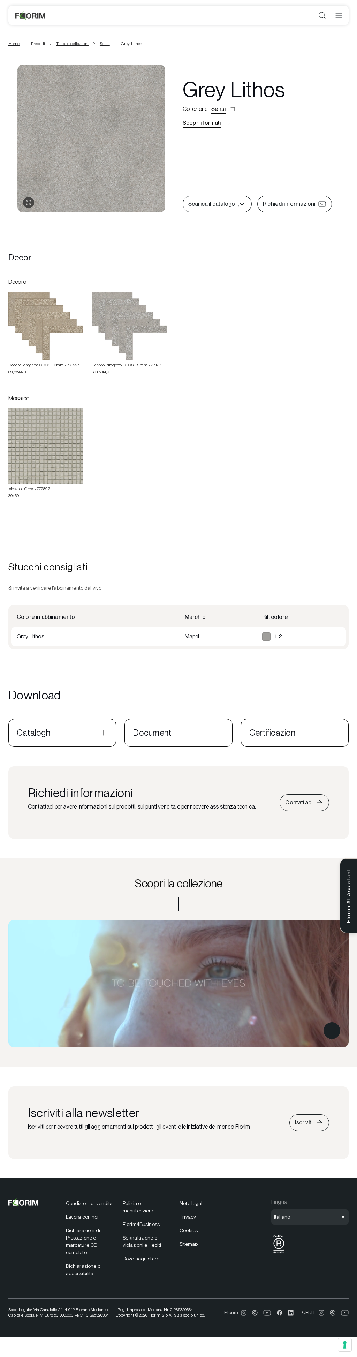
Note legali (192, 1203)
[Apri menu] (339, 15)
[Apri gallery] (28, 202)
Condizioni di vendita (89, 1203)
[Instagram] (243, 1313)
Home (14, 43)
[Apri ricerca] (322, 15)
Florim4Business (141, 1224)
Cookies (189, 1230)
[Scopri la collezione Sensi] (178, 983)
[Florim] (30, 15)
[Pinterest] (255, 1313)
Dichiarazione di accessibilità (84, 1269)
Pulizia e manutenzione (139, 1206)
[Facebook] (279, 1313)
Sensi (105, 43)
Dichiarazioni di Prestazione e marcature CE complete (83, 1241)
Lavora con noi (82, 1217)
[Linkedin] (291, 1313)
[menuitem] (90, 1203)
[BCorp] (279, 1253)
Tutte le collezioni (72, 43)
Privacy (188, 1217)
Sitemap (189, 1244)
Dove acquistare (141, 1258)
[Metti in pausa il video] (332, 1030)
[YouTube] (267, 1313)
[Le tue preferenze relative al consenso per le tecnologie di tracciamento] (344, 1344)
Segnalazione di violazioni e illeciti (142, 1241)
